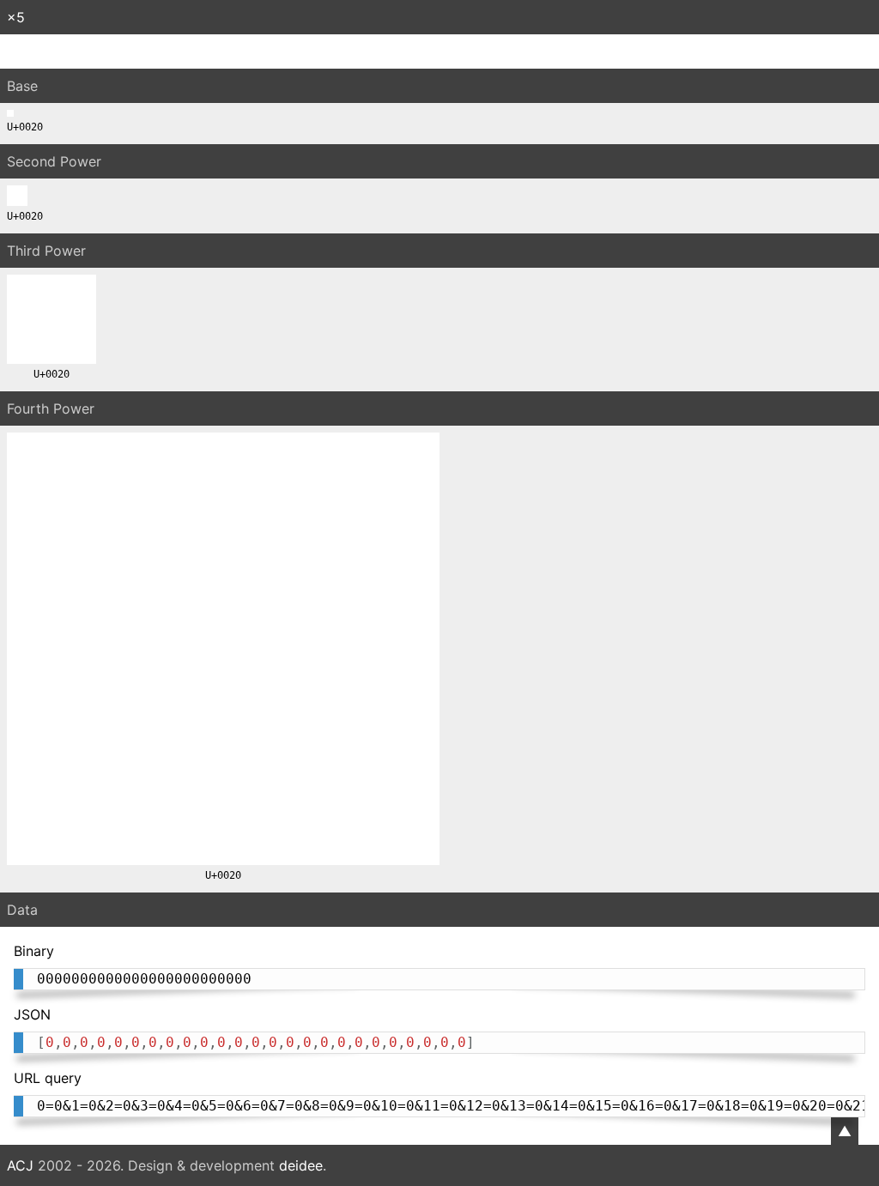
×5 (16, 17)
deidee (301, 1165)
